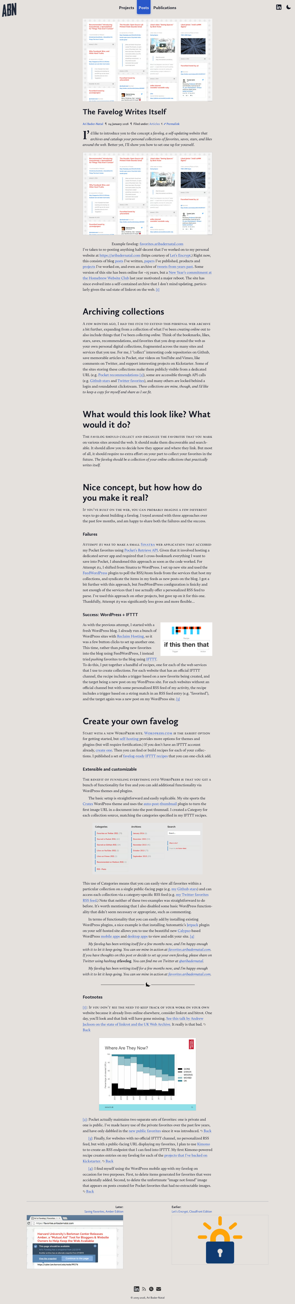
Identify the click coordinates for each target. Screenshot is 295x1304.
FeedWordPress (95, 573)
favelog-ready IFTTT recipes (145, 756)
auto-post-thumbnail (160, 804)
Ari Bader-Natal (93, 124)
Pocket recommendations (118, 375)
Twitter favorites (130, 381)
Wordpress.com (158, 733)
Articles (154, 124)
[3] (178, 699)
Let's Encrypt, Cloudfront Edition (192, 1211)
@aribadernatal (191, 961)
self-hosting (129, 739)
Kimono (203, 1144)
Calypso (184, 931)
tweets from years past (175, 267)
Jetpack (192, 925)
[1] (157, 290)
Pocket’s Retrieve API (141, 550)
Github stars (100, 381)
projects (89, 267)
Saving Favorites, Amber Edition (103, 1211)
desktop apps (137, 936)
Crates (88, 804)
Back (207, 1131)
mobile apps (110, 936)
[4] (192, 936)
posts (119, 261)
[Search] (152, 1291)
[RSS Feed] (144, 1291)
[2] (141, 375)
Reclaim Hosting (130, 636)
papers (149, 261)
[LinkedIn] (137, 1291)
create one (104, 750)
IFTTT (151, 659)
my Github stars (184, 889)
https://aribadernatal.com (120, 255)
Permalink (172, 124)
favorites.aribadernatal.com (161, 244)
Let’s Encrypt (180, 255)
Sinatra (148, 545)
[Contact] (158, 1291)
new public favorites (145, 1131)
